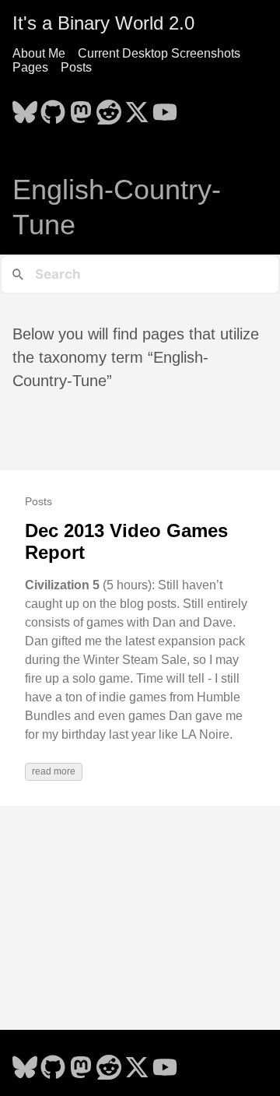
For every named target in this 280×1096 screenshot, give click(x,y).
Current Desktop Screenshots (159, 53)
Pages (30, 67)
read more (53, 771)
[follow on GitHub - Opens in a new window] (52, 107)
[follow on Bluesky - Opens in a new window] (24, 107)
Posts (76, 67)
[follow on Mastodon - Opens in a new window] (80, 107)
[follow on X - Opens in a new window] (136, 107)
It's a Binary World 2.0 (103, 22)
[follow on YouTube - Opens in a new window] (164, 107)
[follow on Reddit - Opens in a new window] (108, 107)
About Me (38, 53)
